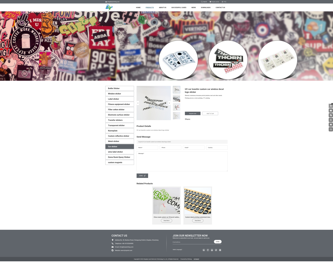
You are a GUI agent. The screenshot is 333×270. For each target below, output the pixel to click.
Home (138, 7)
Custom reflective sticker (118, 136)
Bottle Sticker (114, 88)
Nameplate (112, 130)
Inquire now (192, 113)
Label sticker (113, 99)
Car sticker (112, 146)
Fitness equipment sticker (119, 104)
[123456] (331, 120)
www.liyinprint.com (126, 250)
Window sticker (114, 93)
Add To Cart (210, 113)
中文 (225, 2)
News (193, 7)
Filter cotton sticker (116, 109)
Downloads (205, 7)
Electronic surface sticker (119, 114)
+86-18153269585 (127, 243)
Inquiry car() (215, 2)
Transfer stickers (115, 120)
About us (162, 7)
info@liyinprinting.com (113, 2)
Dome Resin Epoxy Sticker (119, 157)
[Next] (169, 103)
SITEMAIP (196, 259)
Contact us (220, 7)
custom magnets (115, 162)
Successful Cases (178, 7)
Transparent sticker (116, 125)
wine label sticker (115, 152)
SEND (141, 176)
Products (150, 7)
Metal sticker (113, 141)
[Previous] (138, 103)
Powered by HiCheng (186, 259)
